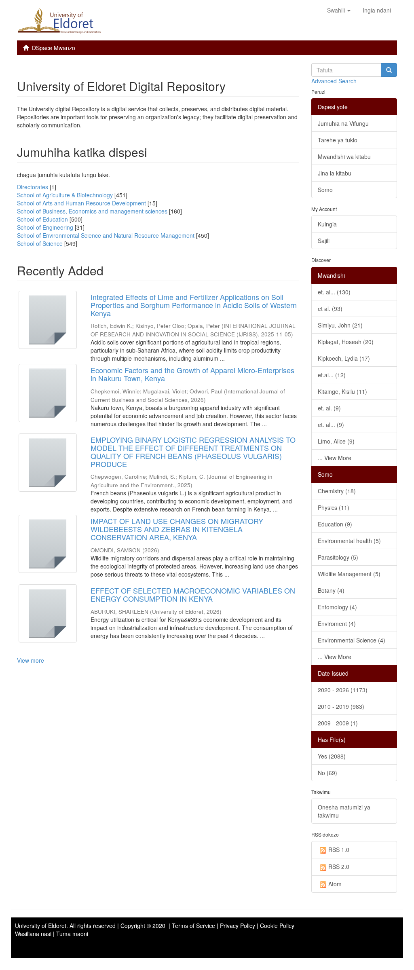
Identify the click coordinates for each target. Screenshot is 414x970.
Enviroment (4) (337, 623)
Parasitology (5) (338, 557)
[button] (339, 10)
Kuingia (327, 224)
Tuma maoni (72, 934)
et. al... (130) (334, 292)
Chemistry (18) (337, 491)
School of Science (40, 243)
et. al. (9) (329, 408)
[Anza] (389, 70)
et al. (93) (330, 308)
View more (30, 660)
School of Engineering (45, 227)
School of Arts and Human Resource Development (81, 203)
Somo (325, 190)
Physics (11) (333, 507)
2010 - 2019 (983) (341, 706)
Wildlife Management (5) (349, 574)
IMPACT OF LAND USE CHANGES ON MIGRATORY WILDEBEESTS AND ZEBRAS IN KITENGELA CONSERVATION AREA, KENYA (177, 529)
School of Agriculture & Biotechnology (65, 195)
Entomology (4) (337, 607)
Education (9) (335, 524)
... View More (334, 458)
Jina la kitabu (334, 173)
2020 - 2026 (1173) (343, 690)
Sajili (324, 241)
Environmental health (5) (349, 541)
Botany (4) (331, 590)
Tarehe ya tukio (337, 140)
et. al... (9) (331, 425)
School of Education (42, 219)
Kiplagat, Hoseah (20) (346, 342)
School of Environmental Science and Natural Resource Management (105, 235)
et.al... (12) (332, 375)
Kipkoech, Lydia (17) (344, 358)
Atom (335, 884)
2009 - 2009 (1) (338, 723)
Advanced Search (334, 81)
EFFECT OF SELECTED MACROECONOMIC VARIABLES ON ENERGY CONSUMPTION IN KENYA (193, 594)
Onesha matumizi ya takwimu (344, 811)
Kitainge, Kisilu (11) (342, 391)
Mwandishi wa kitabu (344, 156)
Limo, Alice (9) (336, 441)
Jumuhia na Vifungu (343, 123)
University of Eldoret (40, 925)
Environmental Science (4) (351, 640)
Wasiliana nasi (33, 934)
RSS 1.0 (338, 849)
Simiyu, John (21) (340, 325)
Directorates (32, 187)
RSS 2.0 (338, 866)
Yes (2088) (332, 756)
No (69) (327, 773)
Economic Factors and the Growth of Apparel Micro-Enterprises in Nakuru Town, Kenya (192, 374)
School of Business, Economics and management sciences (92, 211)
